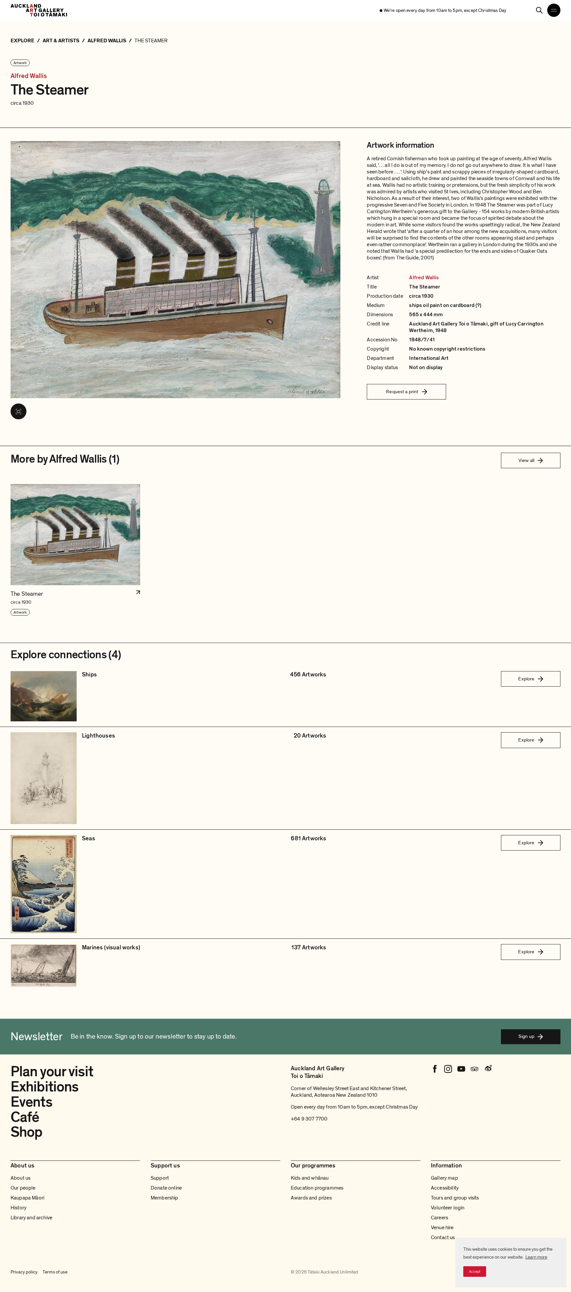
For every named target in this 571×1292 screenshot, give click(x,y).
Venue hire (442, 1227)
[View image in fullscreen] (18, 411)
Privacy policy (24, 1272)
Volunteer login (447, 1207)
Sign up (526, 1036)
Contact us (443, 1237)
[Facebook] (435, 1069)
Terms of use (55, 1272)
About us (20, 1178)
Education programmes (317, 1188)
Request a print (402, 391)
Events (31, 1102)
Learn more (536, 1257)
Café (25, 1117)
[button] (75, 550)
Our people (23, 1188)
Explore (526, 678)
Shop (26, 1132)
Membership (164, 1197)
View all (526, 460)
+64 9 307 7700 (309, 1118)
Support (160, 1178)
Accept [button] (474, 1271)
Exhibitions (44, 1086)
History (18, 1207)
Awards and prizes (311, 1197)
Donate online (166, 1188)
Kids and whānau (309, 1178)
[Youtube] (461, 1069)
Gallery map (444, 1178)
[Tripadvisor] (474, 1069)
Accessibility (445, 1188)
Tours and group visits (455, 1197)
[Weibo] (488, 1069)
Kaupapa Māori (27, 1197)
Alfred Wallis (29, 76)
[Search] (539, 10)
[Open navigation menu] (553, 10)
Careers (439, 1217)
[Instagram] (448, 1069)
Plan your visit (52, 1071)
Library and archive (31, 1217)
